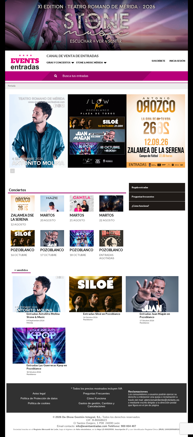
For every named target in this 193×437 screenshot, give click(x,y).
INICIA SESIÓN (177, 60)
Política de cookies (39, 403)
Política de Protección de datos (39, 398)
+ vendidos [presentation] (21, 270)
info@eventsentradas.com (91, 426)
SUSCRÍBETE (158, 60)
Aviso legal (39, 393)
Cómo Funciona (96, 398)
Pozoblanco (22, 250)
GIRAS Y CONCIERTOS (58, 62)
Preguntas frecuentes (143, 196)
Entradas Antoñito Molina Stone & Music (43, 315)
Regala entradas (140, 187)
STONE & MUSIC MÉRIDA (89, 62)
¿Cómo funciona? (140, 205)
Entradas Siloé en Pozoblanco (101, 313)
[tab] (21, 270)
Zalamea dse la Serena (22, 217)
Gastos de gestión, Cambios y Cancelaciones (96, 405)
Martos (47, 215)
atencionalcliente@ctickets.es (161, 399)
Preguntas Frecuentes (96, 393)
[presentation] (11, 170)
